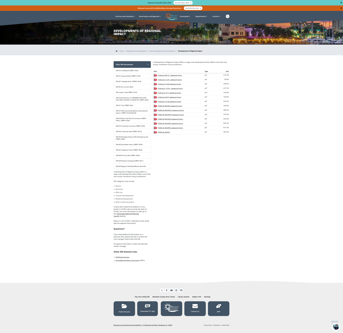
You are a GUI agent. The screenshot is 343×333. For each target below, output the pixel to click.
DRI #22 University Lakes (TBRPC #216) (129, 131)
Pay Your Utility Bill (142, 297)
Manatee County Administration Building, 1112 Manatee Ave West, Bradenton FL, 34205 (143, 325)
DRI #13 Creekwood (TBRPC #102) (127, 71)
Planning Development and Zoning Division (163, 51)
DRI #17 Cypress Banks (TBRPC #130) (128, 76)
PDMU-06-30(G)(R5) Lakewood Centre (170, 124)
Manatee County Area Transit (163, 297)
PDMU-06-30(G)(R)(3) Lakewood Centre (171, 115)
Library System (183, 297)
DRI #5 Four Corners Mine (124, 87)
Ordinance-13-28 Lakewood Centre (169, 102)
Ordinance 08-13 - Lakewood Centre (170, 75)
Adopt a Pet (196, 297)
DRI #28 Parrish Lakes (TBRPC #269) (128, 155)
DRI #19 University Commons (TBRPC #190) (130, 126)
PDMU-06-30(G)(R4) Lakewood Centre (170, 119)
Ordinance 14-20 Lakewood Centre (169, 84)
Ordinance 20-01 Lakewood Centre (169, 97)
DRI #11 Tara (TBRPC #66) (124, 105)
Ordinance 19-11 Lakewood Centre (169, 93)
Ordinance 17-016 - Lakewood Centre (170, 89)
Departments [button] (200, 16)
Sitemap (207, 297)
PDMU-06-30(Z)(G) (164, 132)
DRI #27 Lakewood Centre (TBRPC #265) (129, 150)
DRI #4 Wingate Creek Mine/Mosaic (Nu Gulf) (131, 166)
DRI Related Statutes (122, 257)
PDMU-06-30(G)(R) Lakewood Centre (170, 106)
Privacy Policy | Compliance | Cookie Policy (216, 325)
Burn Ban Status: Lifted (182, 3)
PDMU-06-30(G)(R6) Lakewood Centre (170, 128)
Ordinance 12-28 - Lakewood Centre (170, 80)
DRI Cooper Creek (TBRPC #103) (126, 92)
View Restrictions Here (192, 8)
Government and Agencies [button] (149, 16)
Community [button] (184, 16)
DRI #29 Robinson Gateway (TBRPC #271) (129, 161)
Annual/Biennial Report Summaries (127, 260)
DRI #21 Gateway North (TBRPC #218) (128, 81)
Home (122, 51)
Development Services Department (136, 51)
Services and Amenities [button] (124, 16)
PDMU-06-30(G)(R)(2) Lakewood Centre (171, 110)
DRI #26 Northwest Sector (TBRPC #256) (129, 145)
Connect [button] (215, 16)
